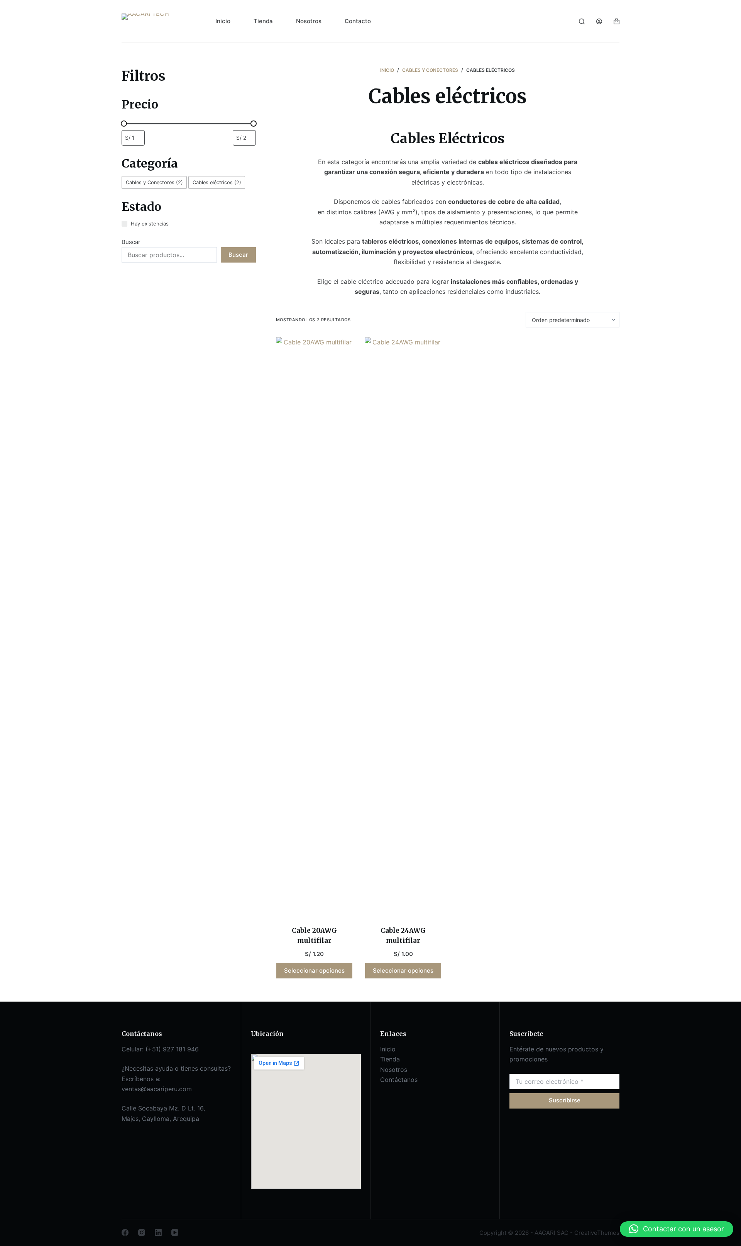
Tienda (263, 21)
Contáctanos (399, 1079)
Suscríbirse (564, 1100)
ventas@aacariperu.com (157, 1089)
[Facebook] (125, 1232)
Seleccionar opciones (314, 970)
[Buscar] (582, 21)
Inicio (222, 21)
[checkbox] (154, 182)
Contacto (358, 21)
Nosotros (308, 21)
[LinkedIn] (158, 1232)
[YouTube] (174, 1232)
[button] (676, 1229)
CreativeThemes (596, 1232)
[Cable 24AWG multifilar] (403, 626)
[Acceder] (599, 21)
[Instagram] (141, 1232)
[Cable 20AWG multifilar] (314, 626)
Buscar (131, 242)
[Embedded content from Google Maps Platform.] (306, 1121)
